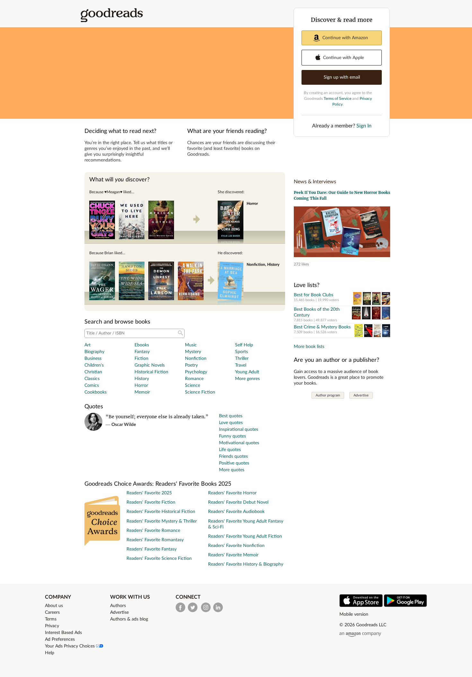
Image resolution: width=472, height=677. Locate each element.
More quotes (231, 470)
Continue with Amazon (345, 38)
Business (92, 358)
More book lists (309, 346)
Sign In (363, 125)
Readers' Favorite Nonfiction (236, 545)
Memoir (142, 392)
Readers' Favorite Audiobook (236, 511)
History (142, 379)
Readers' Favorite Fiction (151, 502)
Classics (92, 379)
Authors (118, 605)
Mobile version (353, 614)
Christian (93, 372)
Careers (52, 612)
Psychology (196, 372)
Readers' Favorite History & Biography (245, 564)
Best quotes (230, 416)
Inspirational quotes (238, 429)
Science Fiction (200, 392)
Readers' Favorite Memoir (233, 555)
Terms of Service (337, 98)
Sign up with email (342, 77)
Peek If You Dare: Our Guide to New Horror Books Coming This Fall (342, 195)
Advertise (361, 395)
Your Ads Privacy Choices (70, 646)
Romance (194, 379)
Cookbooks (95, 392)
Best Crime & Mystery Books (322, 327)
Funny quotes (232, 436)
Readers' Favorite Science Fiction (159, 558)
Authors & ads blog (129, 619)
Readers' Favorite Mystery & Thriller (162, 521)
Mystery (193, 352)
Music (191, 345)
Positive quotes (234, 463)
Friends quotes (233, 456)
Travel (240, 365)
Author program (328, 395)
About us (54, 605)
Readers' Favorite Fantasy (152, 549)
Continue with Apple (343, 58)
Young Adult (247, 372)
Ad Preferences (60, 639)
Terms (51, 619)
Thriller (242, 358)
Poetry (191, 365)
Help (49, 653)
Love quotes (231, 423)
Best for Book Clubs (313, 295)
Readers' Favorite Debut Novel (238, 502)
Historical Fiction (151, 372)
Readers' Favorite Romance (153, 530)
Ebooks (142, 345)
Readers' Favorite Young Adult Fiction (245, 536)
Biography (94, 352)
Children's (94, 365)
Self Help (244, 345)
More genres (247, 379)
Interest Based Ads (63, 632)
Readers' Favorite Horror (232, 493)
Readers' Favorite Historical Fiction (161, 511)
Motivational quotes (239, 443)
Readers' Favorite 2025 (149, 493)
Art (87, 345)
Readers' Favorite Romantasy (155, 540)
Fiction (141, 358)
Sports (241, 352)
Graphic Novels (150, 365)
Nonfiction (195, 358)
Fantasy (142, 352)
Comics (91, 385)
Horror (141, 385)
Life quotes (230, 449)
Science (192, 385)
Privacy (52, 626)
